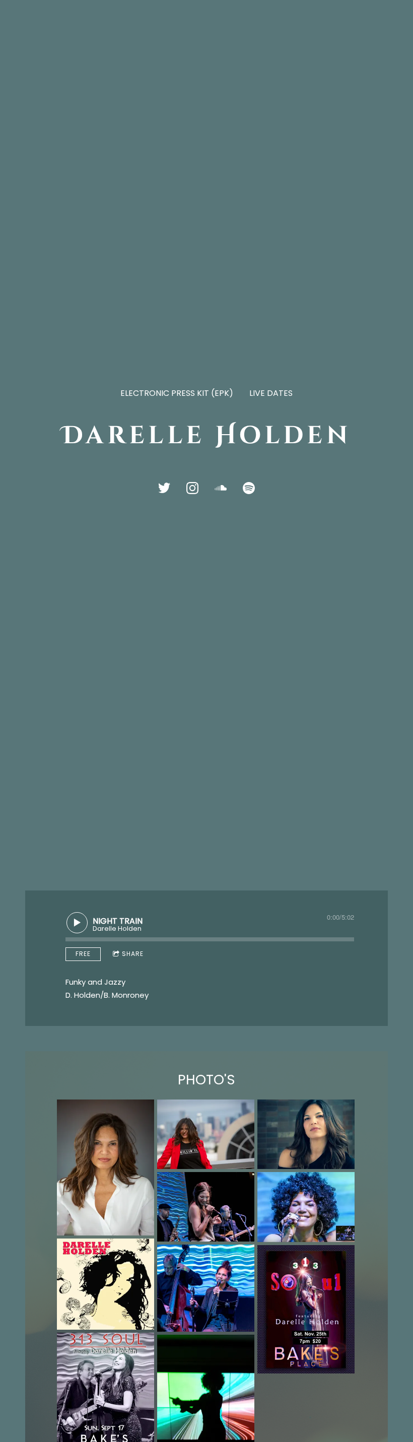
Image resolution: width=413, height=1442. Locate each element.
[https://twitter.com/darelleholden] (164, 488)
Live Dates (271, 393)
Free (83, 953)
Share (133, 953)
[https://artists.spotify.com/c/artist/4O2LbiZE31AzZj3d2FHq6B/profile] (249, 488)
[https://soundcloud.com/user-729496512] (221, 488)
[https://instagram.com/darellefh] (192, 488)
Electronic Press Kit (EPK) (176, 393)
